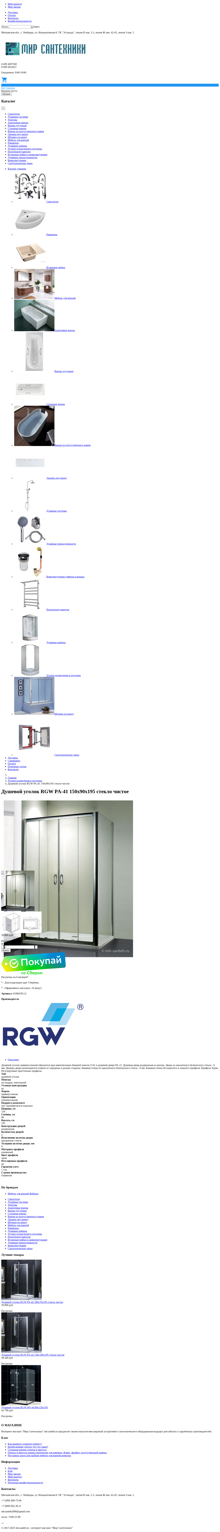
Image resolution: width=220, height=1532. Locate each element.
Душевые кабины (17, 145)
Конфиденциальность (20, 21)
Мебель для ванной (18, 140)
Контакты (13, 18)
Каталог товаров (17, 168)
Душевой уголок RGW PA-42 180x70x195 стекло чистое (32, 1302)
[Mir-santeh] (46, 58)
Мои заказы (14, 6)
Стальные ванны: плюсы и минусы (27, 1449)
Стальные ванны (17, 128)
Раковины (13, 143)
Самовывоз (14, 760)
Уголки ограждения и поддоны (25, 148)
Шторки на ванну (17, 137)
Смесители (14, 114)
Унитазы (12, 119)
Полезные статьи (17, 766)
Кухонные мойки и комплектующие (27, 154)
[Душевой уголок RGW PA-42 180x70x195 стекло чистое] (21, 1299)
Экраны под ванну (18, 134)
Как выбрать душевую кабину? (25, 1444)
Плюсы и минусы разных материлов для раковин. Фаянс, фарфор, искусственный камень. (57, 1452)
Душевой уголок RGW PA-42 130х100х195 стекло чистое (32, 1355)
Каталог (6, 94)
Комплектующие (17, 160)
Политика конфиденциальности (25, 1482)
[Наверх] (2, 1523)
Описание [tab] (13, 1059)
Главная (12, 777)
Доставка (13, 12)
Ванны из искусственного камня (26, 131)
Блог (10, 1471)
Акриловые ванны (18, 122)
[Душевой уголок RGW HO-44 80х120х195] (21, 1404)
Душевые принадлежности (22, 157)
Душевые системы (18, 116)
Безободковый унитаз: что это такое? (28, 1446)
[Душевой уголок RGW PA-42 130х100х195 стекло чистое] (21, 1352)
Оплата (12, 15)
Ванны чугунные (17, 125)
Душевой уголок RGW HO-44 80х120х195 (24, 1407)
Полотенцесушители (19, 151)
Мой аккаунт (15, 4)
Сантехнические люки (20, 163)
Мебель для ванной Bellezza (23, 1193)
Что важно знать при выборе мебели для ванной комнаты (39, 1455)
